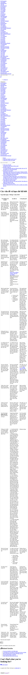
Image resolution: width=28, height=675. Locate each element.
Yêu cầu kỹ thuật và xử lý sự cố (9, 159)
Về (5, 186)
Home (4, 157)
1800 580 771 (18, 668)
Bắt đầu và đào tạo (7, 167)
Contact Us (5, 79)
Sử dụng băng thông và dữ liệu (9, 654)
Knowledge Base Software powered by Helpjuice (14, 671)
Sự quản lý (18, 171)
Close (2, 673)
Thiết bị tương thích (13, 176)
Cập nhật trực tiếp (6, 166)
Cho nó (18, 176)
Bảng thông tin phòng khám (12, 174)
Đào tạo (13, 168)
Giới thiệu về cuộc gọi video (9, 183)
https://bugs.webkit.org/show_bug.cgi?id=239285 (14, 273)
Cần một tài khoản (13, 169)
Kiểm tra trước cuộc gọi (20, 168)
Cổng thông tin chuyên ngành (9, 180)
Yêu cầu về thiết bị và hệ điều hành (10, 651)
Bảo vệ (4, 184)
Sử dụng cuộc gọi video (8, 170)
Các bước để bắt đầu (7, 168)
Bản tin (12, 166)
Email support (5, 664)
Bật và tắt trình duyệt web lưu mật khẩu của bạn (13, 653)
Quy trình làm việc (18, 173)
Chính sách (8, 184)
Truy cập (13, 184)
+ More (2, 188)
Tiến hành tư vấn (6, 171)
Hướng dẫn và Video (9, 173)
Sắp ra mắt (16, 166)
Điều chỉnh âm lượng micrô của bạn (10, 655)
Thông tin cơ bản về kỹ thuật (9, 160)
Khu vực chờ (13, 171)
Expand (6, 673)
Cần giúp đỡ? (6, 176)
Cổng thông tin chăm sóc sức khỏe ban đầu (12, 181)
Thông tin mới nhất (7, 164)
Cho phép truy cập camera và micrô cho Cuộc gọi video (14, 652)
